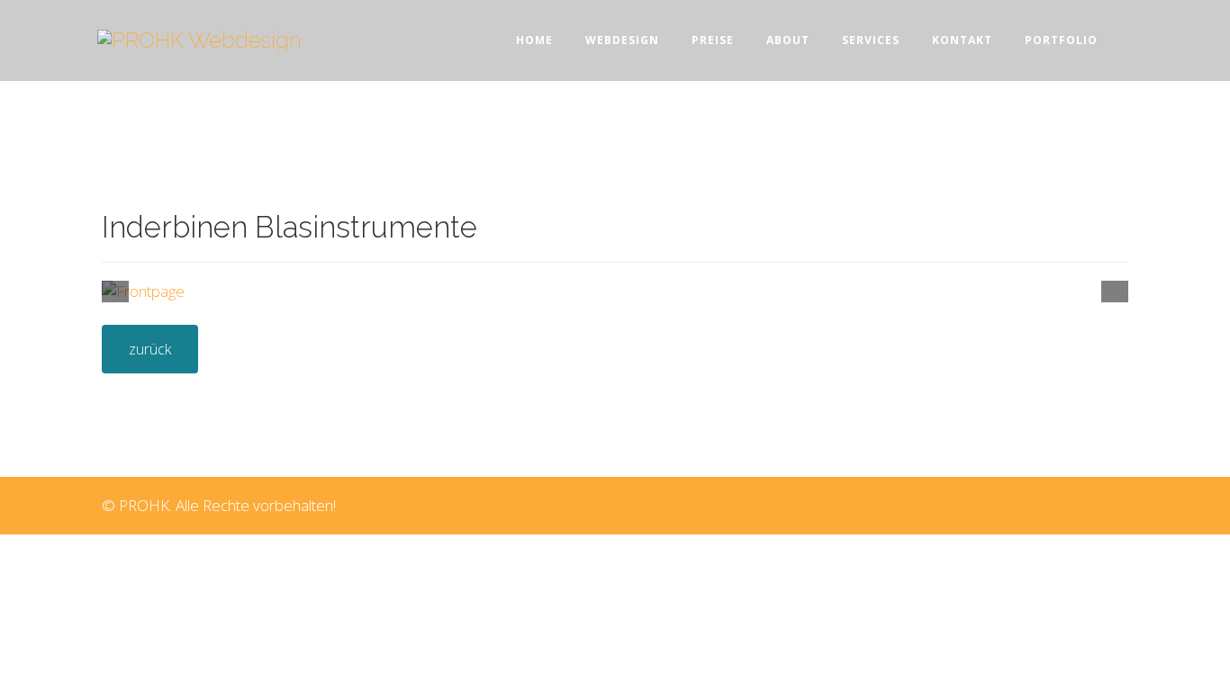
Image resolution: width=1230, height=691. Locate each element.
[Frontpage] (615, 291)
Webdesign (622, 40)
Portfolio (1061, 40)
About (787, 40)
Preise (713, 40)
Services (871, 40)
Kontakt (962, 40)
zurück (150, 349)
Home (534, 40)
